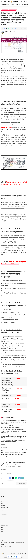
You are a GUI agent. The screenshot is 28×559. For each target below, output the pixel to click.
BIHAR (2, 496)
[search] (19, 1)
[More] (17, 28)
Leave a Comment (22, 483)
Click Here (18, 378)
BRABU (2, 498)
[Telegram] (24, 553)
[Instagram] (22, 553)
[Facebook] (17, 553)
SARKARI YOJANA (12, 10)
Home (2, 501)
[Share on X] (7, 28)
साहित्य (2, 510)
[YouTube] (21, 553)
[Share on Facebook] (5, 28)
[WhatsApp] (26, 553)
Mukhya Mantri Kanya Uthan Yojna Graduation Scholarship (12, 455)
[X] (19, 553)
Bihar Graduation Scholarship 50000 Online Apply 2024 (12, 450)
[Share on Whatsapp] (9, 28)
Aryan (7, 31)
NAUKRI (3, 505)
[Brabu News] (11, 1)
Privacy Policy (9, 473)
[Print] (15, 28)
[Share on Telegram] (11, 28)
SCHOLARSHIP (5, 10)
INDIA (2, 503)
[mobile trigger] (2, 1)
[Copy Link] (13, 28)
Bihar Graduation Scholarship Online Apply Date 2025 (13, 452)
